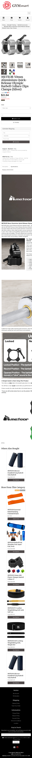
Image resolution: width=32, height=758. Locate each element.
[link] (17, 747)
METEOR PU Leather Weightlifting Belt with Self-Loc (16, 610)
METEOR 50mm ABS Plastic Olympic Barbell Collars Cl (16, 577)
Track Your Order (16, 706)
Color (2, 104)
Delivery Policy (16, 703)
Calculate (16, 142)
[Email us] (14, 747)
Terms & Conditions (16, 720)
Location (16, 723)
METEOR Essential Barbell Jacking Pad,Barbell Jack (14, 511)
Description (5, 166)
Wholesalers (16, 696)
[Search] (29, 13)
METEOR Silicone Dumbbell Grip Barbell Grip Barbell (15, 473)
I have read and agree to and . (17, 738)
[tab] (5, 166)
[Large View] (4, 65)
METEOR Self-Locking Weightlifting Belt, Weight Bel (15, 643)
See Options (16, 480)
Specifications (14, 166)
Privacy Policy (16, 713)
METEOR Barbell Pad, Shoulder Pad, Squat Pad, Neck (15, 544)
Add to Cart (16, 118)
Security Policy (16, 718)
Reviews (4, 169)
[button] (16, 122)
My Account (16, 693)
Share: (3, 92)
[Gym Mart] (16, 5)
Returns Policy (16, 715)
